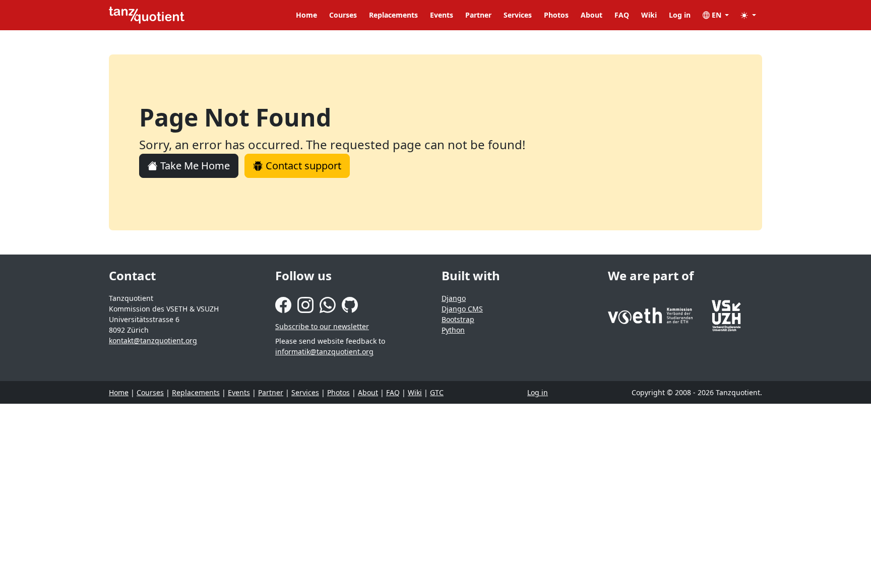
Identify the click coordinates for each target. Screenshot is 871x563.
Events (441, 15)
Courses (343, 15)
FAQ (621, 15)
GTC (437, 392)
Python (453, 330)
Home (306, 15)
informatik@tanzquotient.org (324, 351)
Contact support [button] (302, 165)
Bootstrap (458, 319)
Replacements (393, 15)
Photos (556, 15)
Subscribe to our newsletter (322, 326)
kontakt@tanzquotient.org (153, 340)
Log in (680, 15)
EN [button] (716, 15)
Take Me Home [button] (194, 165)
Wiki (649, 15)
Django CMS (462, 309)
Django (454, 298)
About (591, 15)
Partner (478, 15)
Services (518, 15)
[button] (748, 15)
